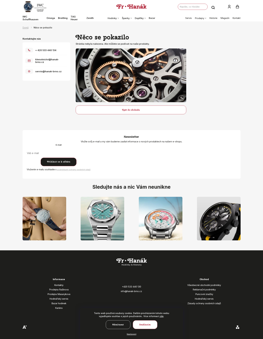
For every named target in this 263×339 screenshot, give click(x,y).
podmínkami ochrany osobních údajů (73, 169)
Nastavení (131, 334)
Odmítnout (118, 324)
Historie (213, 18)
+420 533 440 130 (131, 286)
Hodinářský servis (58, 298)
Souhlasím (145, 324)
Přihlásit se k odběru (58, 161)
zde (162, 316)
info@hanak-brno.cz (131, 291)
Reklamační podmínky (204, 289)
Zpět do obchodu (131, 110)
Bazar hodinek (58, 303)
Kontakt (236, 18)
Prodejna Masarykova (58, 294)
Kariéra (58, 307)
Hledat (213, 7)
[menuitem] (34, 18)
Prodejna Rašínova (59, 289)
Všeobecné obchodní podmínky (204, 285)
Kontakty (58, 285)
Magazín (224, 18)
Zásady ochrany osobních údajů (204, 303)
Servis (188, 18)
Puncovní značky (204, 294)
